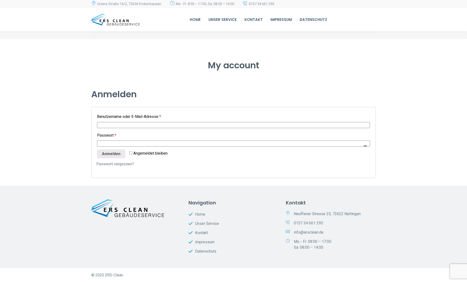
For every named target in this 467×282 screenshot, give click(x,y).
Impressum (281, 19)
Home (195, 19)
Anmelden (111, 153)
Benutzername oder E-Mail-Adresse (129, 116)
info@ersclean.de (308, 232)
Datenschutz (313, 19)
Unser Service (222, 19)
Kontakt (253, 19)
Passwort (106, 135)
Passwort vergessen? (115, 164)
